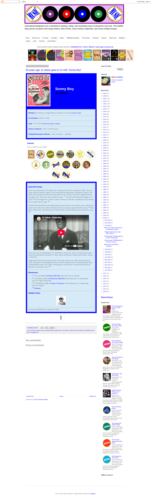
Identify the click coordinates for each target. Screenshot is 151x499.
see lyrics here (76, 113)
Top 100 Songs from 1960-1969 (116, 325)
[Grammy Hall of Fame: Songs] (36, 169)
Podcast (103, 38)
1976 (105, 276)
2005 (105, 148)
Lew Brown (72, 330)
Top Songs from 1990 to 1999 (116, 424)
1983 (105, 205)
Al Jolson (33, 330)
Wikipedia (37, 288)
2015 (105, 122)
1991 (105, 184)
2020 (105, 109)
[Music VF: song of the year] (56, 169)
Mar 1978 (108, 265)
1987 (105, 194)
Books (62, 38)
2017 (105, 117)
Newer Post (29, 396)
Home (28, 38)
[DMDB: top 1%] (40, 158)
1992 (105, 181)
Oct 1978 (107, 225)
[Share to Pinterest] (54, 328)
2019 (105, 111)
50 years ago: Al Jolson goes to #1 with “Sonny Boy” (113, 237)
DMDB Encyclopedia (73, 38)
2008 (105, 140)
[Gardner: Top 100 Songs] (90, 158)
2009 (105, 137)
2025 (105, 96)
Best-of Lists (36, 38)
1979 (105, 215)
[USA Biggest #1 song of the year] (66, 179)
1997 (105, 168)
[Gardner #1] (80, 158)
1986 (105, 197)
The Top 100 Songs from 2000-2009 (117, 441)
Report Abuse (107, 297)
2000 (105, 161)
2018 (105, 114)
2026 (105, 93)
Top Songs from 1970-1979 (116, 457)
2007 (105, 143)
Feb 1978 (108, 267)
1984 (105, 202)
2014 (105, 124)
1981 (105, 210)
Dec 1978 (108, 220)
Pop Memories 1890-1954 (56, 278)
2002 (105, 155)
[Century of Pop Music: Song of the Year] (70, 158)
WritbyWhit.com (76, 47)
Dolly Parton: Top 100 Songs (117, 374)
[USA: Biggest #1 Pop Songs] (56, 179)
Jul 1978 (107, 254)
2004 (105, 150)
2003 (105, 153)
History (28, 41)
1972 (105, 286)
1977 (105, 273)
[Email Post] (41, 327)
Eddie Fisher (58, 330)
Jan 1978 (108, 270)
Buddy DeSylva (50, 330)
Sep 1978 (108, 249)
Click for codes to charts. (52, 124)
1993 (105, 179)
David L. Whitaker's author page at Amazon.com (98, 47)
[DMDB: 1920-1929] (50, 158)
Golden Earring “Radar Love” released (116, 391)
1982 (105, 207)
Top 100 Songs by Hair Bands (117, 358)
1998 (105, 166)
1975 (105, 278)
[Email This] (45, 328)
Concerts (42, 41)
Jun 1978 (108, 257)
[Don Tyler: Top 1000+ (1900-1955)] (86, 169)
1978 (105, 218)
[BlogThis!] (47, 328)
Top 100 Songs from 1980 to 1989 (117, 341)
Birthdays (122, 38)
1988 (105, 192)
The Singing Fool (33, 332)
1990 (105, 187)
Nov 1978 (108, 223)
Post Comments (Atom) (41, 399)
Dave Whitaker (118, 77)
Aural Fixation (51, 41)
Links (34, 41)
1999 (105, 163)
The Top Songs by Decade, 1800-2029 (117, 307)
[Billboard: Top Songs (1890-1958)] (60, 158)
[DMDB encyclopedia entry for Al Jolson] (61, 305)
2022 (105, 104)
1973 (105, 284)
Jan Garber (65, 330)
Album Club (112, 38)
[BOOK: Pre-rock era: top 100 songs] (31, 158)
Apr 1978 (108, 262)
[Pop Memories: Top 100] (66, 169)
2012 (105, 130)
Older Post (93, 396)
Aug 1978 (108, 252)
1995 (105, 174)
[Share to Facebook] (51, 328)
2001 (105, 158)
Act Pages (54, 38)
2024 (105, 98)
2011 (105, 132)
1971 (105, 289)
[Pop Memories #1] (76, 169)
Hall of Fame (86, 38)
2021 (105, 106)
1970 (105, 291)
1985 (105, 200)
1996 (105, 171)
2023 (105, 101)
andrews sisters (40, 330)
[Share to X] (49, 328)
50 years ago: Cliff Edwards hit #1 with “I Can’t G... (113, 241)
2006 (105, 145)
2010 (105, 135)
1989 (105, 189)
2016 (105, 119)
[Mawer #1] (46, 169)
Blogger (93, 493)
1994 (105, 176)
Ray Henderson (79, 330)
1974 (105, 281)
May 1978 (108, 260)
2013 (105, 127)
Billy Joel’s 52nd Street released (111, 245)
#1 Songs (45, 38)
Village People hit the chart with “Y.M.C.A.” (112, 232)
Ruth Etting (87, 330)
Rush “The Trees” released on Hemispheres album (113, 228)
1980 (105, 213)
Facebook (96, 38)
